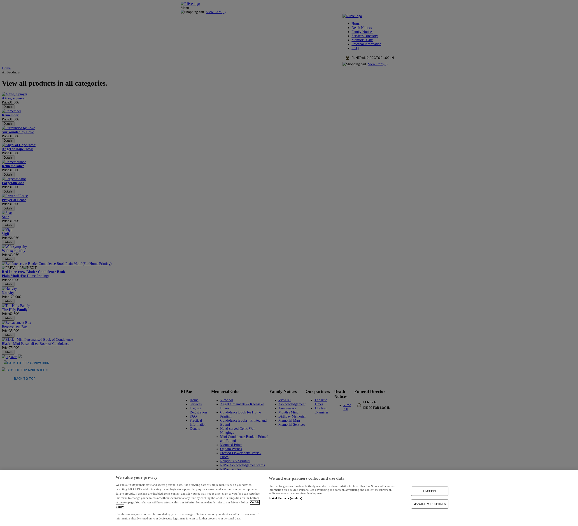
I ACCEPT (429, 491)
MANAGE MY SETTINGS (429, 503)
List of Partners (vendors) (285, 498)
